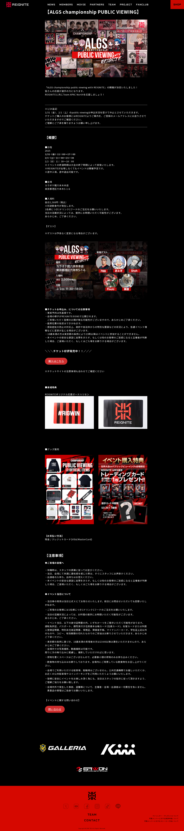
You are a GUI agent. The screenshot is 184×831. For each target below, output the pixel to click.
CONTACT (92, 820)
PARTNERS (97, 4)
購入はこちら (56, 361)
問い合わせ (54, 709)
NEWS (51, 4)
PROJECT (126, 4)
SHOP (177, 4)
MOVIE (81, 4)
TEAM (112, 4)
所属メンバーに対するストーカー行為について (161, 821)
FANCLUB (142, 4)
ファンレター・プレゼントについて (165, 816)
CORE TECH (89, 828)
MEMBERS (66, 4)
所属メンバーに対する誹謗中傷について (163, 818)
